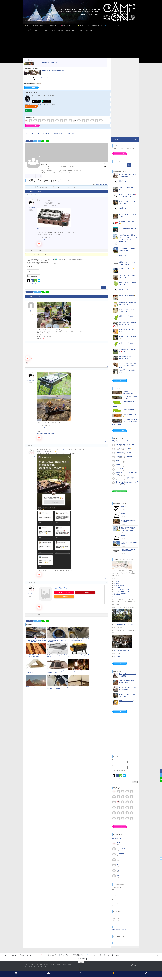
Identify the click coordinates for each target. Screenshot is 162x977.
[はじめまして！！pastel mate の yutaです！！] (115, 218)
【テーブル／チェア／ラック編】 (121, 591)
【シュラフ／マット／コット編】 (121, 589)
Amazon (63, 596)
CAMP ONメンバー (118, 834)
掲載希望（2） (122, 255)
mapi (118, 870)
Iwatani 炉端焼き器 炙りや (62, 588)
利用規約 (30, 104)
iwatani (97, 184)
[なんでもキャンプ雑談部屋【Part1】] (115, 191)
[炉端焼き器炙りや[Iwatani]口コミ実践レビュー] (115, 360)
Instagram (46, 30)
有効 (116, 441)
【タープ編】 (116, 583)
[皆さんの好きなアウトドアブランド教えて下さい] (115, 326)
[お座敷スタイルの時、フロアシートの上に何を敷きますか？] (115, 265)
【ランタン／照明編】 (118, 585)
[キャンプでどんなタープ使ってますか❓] (115, 353)
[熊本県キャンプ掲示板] (115, 319)
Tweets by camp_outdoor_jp (119, 929)
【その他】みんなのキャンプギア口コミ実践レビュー (127, 473)
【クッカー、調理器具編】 (119, 593)
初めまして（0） (44, 77)
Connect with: (30, 278)
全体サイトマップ (53, 25)
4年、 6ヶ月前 (63, 187)
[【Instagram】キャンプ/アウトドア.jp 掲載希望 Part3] (115, 691)
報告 (107, 366)
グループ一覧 (29, 134)
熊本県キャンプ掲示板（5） (126, 316)
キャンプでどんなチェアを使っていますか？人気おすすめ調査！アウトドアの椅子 (124, 422)
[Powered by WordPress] (31, 966)
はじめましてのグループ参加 (123, 448)
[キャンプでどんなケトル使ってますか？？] (115, 279)
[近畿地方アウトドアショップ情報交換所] (115, 286)
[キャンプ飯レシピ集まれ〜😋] (115, 272)
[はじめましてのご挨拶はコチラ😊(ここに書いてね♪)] (115, 198)
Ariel (118, 859)
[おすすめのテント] (115, 292)
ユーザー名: (29, 266)
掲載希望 (115, 406)
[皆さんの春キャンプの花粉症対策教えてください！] (115, 306)
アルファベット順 (124, 441)
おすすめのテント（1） (125, 289)
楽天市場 (84, 592)
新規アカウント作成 (31, 106)
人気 (118, 441)
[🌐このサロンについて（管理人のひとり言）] (115, 684)
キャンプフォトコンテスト (33, 30)
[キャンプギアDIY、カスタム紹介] (115, 373)
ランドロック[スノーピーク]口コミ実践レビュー (46, 62)
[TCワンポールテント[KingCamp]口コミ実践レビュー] (115, 252)
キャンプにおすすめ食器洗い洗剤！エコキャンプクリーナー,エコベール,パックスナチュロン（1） (128, 237)
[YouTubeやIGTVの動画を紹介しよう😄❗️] (115, 225)
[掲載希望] (115, 211)
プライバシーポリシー (39, 104)
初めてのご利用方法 (39, 25)
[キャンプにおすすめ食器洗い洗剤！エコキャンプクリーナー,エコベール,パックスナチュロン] (115, 238)
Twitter (53, 30)
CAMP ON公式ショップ (68, 25)
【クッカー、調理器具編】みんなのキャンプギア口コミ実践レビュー (127, 482)
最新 (113, 441)
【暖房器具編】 (117, 595)
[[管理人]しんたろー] (27, 363)
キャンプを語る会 (121, 468)
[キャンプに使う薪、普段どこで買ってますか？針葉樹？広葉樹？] (115, 367)
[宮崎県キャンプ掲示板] (115, 346)
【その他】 (116, 597)
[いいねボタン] (39, 244)
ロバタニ (65, 449)
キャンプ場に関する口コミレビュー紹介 (123, 624)
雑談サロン (118, 460)
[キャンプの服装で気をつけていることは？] (115, 232)
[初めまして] (32, 81)
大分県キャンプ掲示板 (129, 409)
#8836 (106, 369)
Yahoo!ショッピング (63, 592)
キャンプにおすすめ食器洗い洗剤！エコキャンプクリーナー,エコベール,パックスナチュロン (128, 528)
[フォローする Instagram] (133, 139)
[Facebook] (29, 141)
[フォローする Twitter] (136, 139)
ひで (118, 875)
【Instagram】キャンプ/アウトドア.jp (125, 444)
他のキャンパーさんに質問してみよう (125, 478)
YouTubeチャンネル (71, 30)
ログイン (28, 110)
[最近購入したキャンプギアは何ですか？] (115, 205)
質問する (113, 975)
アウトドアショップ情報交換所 (123, 452)
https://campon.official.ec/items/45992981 (46, 433)
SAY (118, 864)
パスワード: (29, 271)
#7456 (106, 582)
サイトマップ (116, 656)
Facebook (60, 30)
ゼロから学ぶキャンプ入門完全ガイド (90, 25)
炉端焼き (102, 184)
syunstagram (120, 853)
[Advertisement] (81, 45)
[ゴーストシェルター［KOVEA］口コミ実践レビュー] (115, 313)
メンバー (38, 175)
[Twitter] (37, 141)
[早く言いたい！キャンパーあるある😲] (115, 340)
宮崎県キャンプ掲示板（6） (126, 343)
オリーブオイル (121, 848)
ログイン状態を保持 (32, 276)
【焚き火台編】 (117, 587)
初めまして (123, 506)
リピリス (119, 843)
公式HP (38, 228)
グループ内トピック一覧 (30, 175)
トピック (81, 975)
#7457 (106, 445)
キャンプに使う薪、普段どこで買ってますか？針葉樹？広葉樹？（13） (127, 365)
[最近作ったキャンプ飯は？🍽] (115, 333)
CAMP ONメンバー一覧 (112, 25)
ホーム (29, 25)
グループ (48, 975)
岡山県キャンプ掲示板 (129, 401)
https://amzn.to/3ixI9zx (42, 239)
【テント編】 (116, 581)
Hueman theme (44, 967)
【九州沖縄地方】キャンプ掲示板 (124, 456)
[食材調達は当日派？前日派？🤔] (115, 299)
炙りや (106, 184)
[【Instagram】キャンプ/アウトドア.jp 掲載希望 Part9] (32, 74)
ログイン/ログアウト (86, 30)
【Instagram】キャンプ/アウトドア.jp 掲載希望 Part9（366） (54, 70)
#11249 (105, 299)
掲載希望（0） (122, 208)
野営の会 (118, 464)
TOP (146, 975)
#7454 (27, 196)
